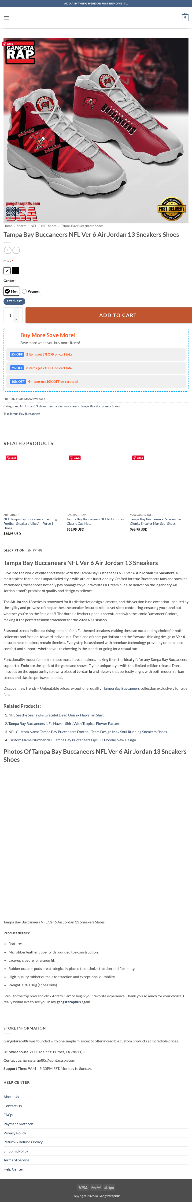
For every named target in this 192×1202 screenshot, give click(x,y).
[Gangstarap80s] (96, 17)
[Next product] (7, 250)
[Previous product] (16, 250)
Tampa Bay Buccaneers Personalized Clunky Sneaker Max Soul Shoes (156, 521)
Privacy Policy (15, 1133)
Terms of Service (16, 1160)
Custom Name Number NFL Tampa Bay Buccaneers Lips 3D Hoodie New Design (72, 740)
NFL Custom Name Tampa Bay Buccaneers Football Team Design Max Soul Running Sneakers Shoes (87, 731)
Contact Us (13, 1105)
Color (8, 261)
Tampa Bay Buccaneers (63, 406)
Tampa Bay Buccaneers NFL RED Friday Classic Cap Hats (95, 521)
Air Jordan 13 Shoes (33, 406)
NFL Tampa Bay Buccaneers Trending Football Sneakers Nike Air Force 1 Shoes (30, 523)
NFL (34, 226)
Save (10, 44)
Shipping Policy (16, 1151)
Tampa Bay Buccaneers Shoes (82, 226)
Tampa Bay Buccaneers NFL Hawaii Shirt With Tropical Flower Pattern (64, 723)
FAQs (8, 1114)
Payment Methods (18, 1124)
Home (8, 226)
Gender (10, 281)
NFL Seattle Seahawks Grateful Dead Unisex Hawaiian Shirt (56, 715)
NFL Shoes (48, 226)
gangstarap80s (69, 1001)
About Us (11, 1096)
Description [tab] (14, 550)
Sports (21, 226)
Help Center (13, 1169)
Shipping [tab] (35, 550)
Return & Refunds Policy (23, 1142)
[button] (6, 17)
